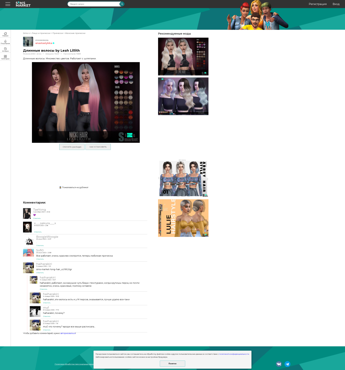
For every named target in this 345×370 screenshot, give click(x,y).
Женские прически (75, 33)
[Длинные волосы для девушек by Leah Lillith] (183, 56)
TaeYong (39, 209)
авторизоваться (67, 333)
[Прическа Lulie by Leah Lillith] (183, 218)
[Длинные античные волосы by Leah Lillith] (183, 96)
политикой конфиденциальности (234, 354)
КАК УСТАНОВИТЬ (98, 147)
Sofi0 (40, 250)
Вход (336, 4)
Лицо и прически (41, 33)
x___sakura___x (45, 223)
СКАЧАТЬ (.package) (72, 147)
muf (46, 307)
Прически (57, 33)
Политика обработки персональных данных (75, 364)
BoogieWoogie (47, 236)
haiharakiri (44, 263)
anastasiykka (43, 43)
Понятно (173, 363)
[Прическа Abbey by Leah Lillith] (183, 178)
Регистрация (318, 4)
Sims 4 (26, 33)
